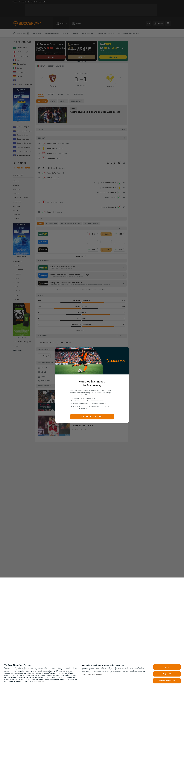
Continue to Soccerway (92, 417)
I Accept (167, 667)
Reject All (167, 674)
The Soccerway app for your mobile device (89, 403)
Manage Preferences (167, 681)
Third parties (39, 681)
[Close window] (124, 351)
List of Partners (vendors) (92, 674)
